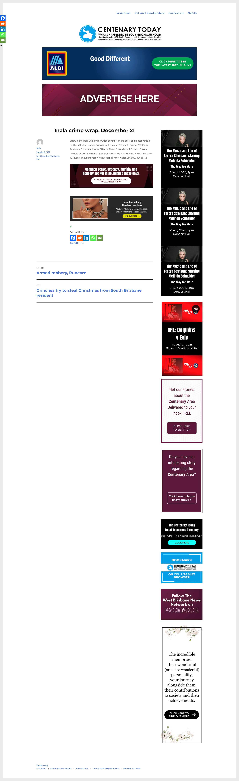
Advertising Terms (82, 768)
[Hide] (1, 46)
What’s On (192, 13)
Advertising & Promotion (131, 768)
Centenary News (123, 13)
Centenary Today (42, 765)
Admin (39, 148)
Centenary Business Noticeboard (149, 13)
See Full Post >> (77, 243)
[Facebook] (73, 238)
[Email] (100, 238)
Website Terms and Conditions (60, 768)
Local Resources (176, 13)
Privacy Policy (41, 768)
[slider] (184, 373)
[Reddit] (80, 238)
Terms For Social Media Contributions (106, 768)
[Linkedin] (86, 238)
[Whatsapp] (93, 238)
